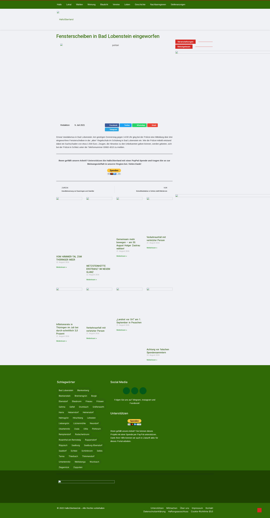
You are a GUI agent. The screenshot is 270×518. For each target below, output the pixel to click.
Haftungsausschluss (178, 511)
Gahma (62, 407)
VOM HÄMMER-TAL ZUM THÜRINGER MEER (69, 258)
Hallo (59, 4)
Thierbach (73, 456)
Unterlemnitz (64, 462)
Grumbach (83, 407)
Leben (127, 4)
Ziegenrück (64, 467)
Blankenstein (64, 396)
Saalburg (76, 445)
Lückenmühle (79, 423)
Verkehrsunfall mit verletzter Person (156, 239)
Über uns (184, 508)
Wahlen (79, 4)
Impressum (197, 508)
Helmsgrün (64, 418)
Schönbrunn (87, 451)
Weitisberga (80, 462)
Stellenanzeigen (178, 4)
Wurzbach (94, 462)
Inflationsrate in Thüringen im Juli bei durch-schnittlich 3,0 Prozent (67, 329)
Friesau (89, 401)
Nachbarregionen (158, 4)
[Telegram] (134, 390)
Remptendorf (65, 434)
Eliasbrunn (76, 401)
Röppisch (63, 445)
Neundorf (94, 423)
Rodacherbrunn (82, 434)
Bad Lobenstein (66, 390)
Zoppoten (77, 467)
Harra (61, 412)
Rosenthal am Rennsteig (70, 440)
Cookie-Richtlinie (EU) (202, 511)
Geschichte (140, 4)
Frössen (100, 401)
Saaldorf (63, 451)
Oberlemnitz (64, 429)
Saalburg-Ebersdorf (93, 445)
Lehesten (91, 418)
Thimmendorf (88, 456)
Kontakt (209, 508)
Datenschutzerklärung (154, 511)
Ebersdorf (63, 401)
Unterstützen (157, 508)
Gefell (72, 407)
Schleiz (74, 451)
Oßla (86, 429)
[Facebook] (126, 390)
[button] (112, 125)
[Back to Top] (259, 510)
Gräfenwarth (98, 407)
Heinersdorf (88, 412)
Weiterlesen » (61, 267)
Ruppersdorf (91, 440)
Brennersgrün (81, 396)
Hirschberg (78, 418)
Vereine (116, 4)
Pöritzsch (96, 429)
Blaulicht (104, 4)
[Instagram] (143, 390)
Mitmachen (171, 508)
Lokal (68, 4)
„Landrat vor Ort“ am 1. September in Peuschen (128, 321)
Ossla (76, 429)
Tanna (61, 456)
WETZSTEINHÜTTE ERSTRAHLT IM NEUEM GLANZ (98, 269)
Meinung (91, 4)
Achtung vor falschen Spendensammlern (158, 351)
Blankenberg (83, 390)
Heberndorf (73, 412)
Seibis (99, 451)
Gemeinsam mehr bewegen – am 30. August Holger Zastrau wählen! (128, 244)
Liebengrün (64, 423)
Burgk (94, 396)
